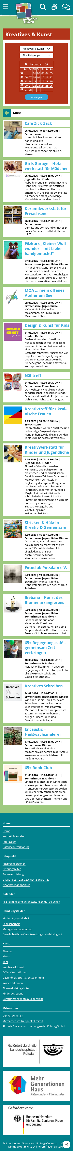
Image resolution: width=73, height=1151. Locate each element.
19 (51, 81)
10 (42, 77)
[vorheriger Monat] (26, 64)
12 (51, 77)
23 (38, 85)
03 (42, 73)
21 (30, 85)
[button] (5, 7)
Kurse (17, 113)
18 (46, 81)
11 (46, 77)
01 (34, 73)
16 (38, 81)
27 (26, 89)
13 (26, 81)
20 (26, 85)
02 (38, 73)
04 (46, 73)
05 (51, 73)
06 (26, 77)
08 (34, 77)
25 (46, 85)
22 (34, 85)
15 (34, 81)
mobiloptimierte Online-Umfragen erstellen (38, 1146)
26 (51, 85)
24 (42, 85)
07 (30, 77)
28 (30, 89)
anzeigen (36, 97)
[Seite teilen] (66, 1144)
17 (42, 81)
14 (30, 81)
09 (38, 77)
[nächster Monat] (46, 64)
